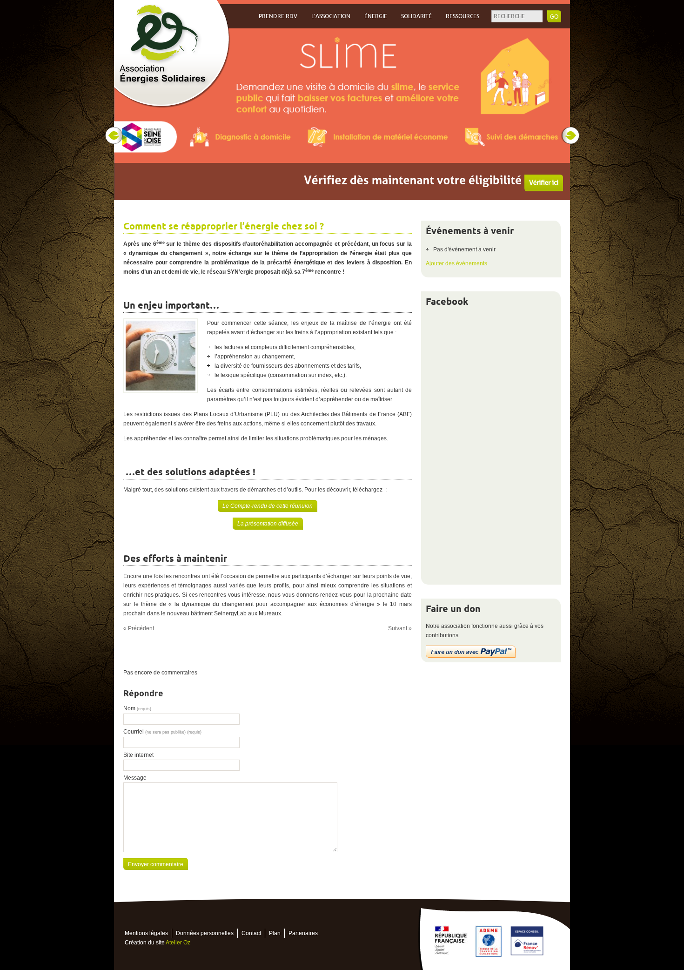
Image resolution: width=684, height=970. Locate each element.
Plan (275, 933)
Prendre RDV (278, 16)
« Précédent (138, 628)
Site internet (138, 755)
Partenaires (303, 933)
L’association (330, 16)
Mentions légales (146, 933)
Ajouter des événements (456, 263)
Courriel (162, 731)
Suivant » (400, 628)
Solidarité (416, 16)
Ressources (462, 16)
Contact (251, 933)
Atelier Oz (178, 942)
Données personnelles (205, 933)
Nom (137, 708)
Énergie (375, 16)
